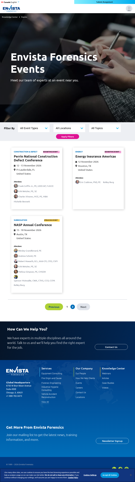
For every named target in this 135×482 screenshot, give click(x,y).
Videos (105, 387)
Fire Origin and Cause (51, 378)
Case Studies (108, 383)
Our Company (84, 368)
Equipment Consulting (52, 373)
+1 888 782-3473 (14, 396)
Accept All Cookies (110, 475)
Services (47, 368)
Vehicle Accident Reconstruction (49, 395)
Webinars (106, 373)
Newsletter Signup (112, 440)
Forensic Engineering (51, 383)
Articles (105, 378)
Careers (79, 387)
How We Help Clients (85, 378)
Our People (81, 373)
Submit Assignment (104, 2)
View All (45, 402)
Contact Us (111, 346)
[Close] (131, 475)
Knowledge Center (10, 17)
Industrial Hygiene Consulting (50, 388)
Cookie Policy (73, 478)
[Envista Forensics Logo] (17, 371)
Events (79, 383)
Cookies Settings (90, 475)
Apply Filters (67, 136)
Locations (80, 397)
